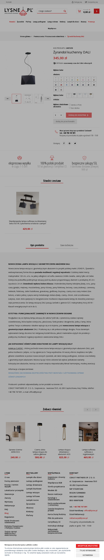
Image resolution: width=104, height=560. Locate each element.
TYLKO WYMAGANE (88, 551)
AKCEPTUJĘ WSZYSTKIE (88, 546)
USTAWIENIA (88, 555)
